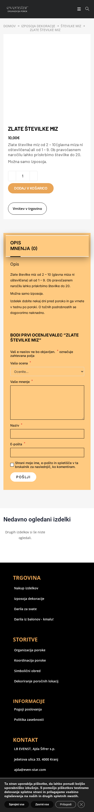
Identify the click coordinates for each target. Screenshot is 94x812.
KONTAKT (25, 739)
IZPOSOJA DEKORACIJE (38, 26)
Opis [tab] (15, 242)
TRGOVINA (27, 577)
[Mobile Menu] (78, 9)
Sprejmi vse (16, 804)
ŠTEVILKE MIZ (71, 26)
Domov (9, 26)
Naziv (16, 425)
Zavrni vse (42, 804)
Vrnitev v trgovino (27, 208)
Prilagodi (65, 804)
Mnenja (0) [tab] (23, 248)
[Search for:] (85, 9)
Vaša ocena (20, 363)
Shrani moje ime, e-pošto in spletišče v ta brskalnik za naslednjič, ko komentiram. (46, 465)
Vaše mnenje (21, 382)
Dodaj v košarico (30, 188)
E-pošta (17, 444)
